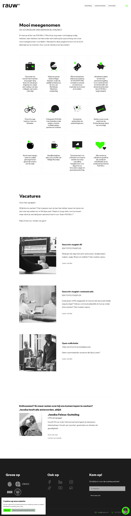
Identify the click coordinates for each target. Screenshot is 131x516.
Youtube (60, 488)
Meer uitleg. (20, 506)
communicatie (100, 6)
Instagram (71, 482)
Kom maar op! (95, 495)
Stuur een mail (53, 435)
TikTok (49, 488)
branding (88, 6)
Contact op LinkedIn (54, 438)
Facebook (49, 482)
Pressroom (71, 488)
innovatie (111, 6)
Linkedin (60, 482)
